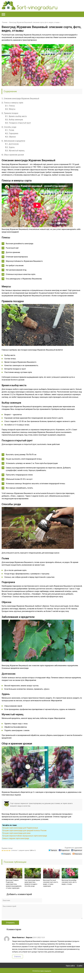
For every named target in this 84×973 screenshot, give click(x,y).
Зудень (10, 147)
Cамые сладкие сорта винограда (15, 838)
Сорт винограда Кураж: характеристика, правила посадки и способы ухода (32, 883)
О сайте (79, 966)
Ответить (17, 956)
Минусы (10, 109)
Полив (9, 130)
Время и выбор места (16, 116)
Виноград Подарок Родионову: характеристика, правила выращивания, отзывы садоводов (14, 884)
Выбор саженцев (14, 120)
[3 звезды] (6, 850)
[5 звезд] (10, 850)
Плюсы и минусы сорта (12, 103)
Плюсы (10, 106)
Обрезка (10, 137)
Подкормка (11, 133)
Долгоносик (12, 144)
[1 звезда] (3, 850)
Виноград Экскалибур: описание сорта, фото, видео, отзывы (69, 882)
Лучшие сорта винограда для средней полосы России (24, 830)
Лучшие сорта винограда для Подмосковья (20, 828)
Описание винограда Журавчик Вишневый (20, 98)
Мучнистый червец (14, 150)
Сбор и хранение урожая (13, 155)
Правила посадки (10, 113)
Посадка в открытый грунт (18, 123)
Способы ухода (9, 127)
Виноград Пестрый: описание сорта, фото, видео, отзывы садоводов (50, 883)
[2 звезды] (4, 850)
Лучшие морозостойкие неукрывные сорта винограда (24, 836)
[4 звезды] (8, 850)
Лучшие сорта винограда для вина (16, 833)
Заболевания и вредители (13, 141)
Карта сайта (70, 966)
